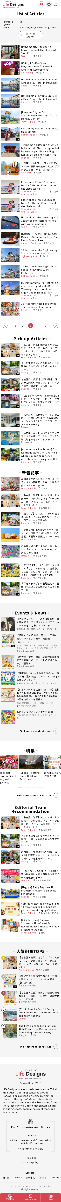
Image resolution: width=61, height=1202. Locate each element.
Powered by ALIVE (29, 1083)
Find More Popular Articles (35, 1046)
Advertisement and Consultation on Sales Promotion (31, 1141)
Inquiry (31, 1135)
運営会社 (31, 1157)
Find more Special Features (34, 795)
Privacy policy (31, 1162)
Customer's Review (31, 1148)
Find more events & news (36, 731)
